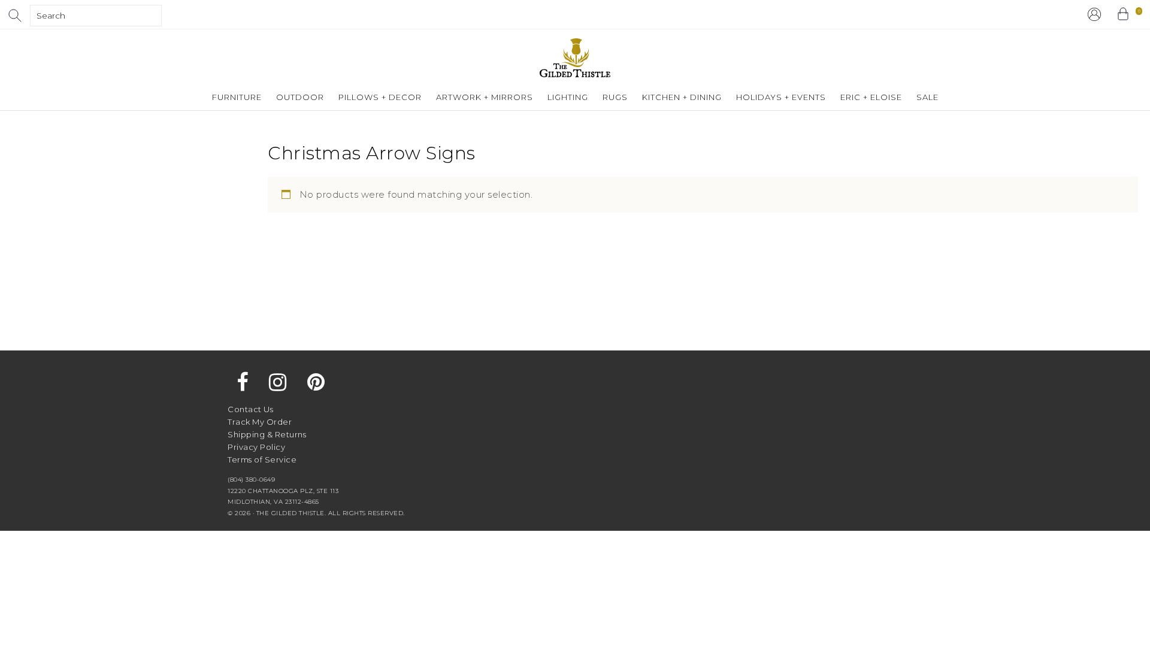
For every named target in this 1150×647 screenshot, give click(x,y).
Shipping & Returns (267, 434)
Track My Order (260, 422)
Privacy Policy (256, 447)
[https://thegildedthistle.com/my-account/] (1094, 14)
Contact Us (250, 409)
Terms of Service (262, 459)
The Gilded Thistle (575, 57)
